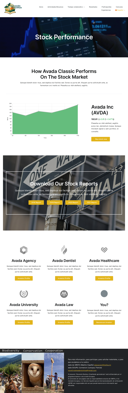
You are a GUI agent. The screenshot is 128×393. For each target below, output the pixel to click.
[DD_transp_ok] (13, 2)
